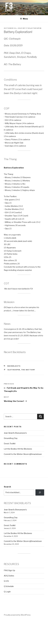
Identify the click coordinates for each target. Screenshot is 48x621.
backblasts (14, 366)
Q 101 (6, 581)
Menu (25, 19)
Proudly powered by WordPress (17, 615)
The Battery (28, 370)
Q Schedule (9, 586)
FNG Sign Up (9, 570)
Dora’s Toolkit (9, 443)
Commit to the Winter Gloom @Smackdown (23, 454)
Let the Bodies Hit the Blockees (18, 449)
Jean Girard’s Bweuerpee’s (15, 433)
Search (7, 487)
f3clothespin (33, 28)
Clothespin (13, 370)
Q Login (7, 591)
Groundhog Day (11, 438)
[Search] (39, 492)
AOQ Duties (9, 576)
